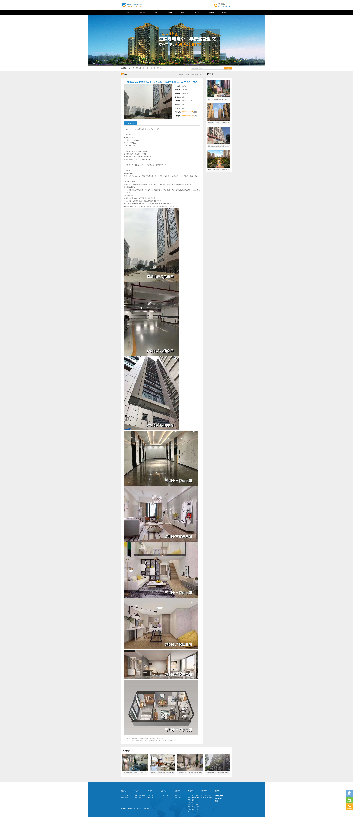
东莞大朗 (190, 802)
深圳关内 (197, 12)
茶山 (193, 804)
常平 (198, 807)
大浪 (122, 797)
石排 (197, 809)
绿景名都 (159, 68)
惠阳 (202, 795)
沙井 (136, 797)
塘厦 (198, 797)
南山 (200, 74)
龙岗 (149, 797)
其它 (189, 811)
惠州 (210, 797)
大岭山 (194, 797)
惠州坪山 (224, 12)
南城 (193, 809)
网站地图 (146, 808)
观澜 (126, 797)
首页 (128, 12)
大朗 (189, 797)
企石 (195, 802)
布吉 (149, 795)
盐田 (180, 797)
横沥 (189, 804)
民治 (126, 795)
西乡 (136, 795)
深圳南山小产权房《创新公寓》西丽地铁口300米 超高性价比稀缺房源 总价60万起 (152, 741)
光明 (162, 795)
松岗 (140, 797)
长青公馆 (152, 68)
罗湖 (176, 797)
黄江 (189, 807)
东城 (189, 809)
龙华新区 (142, 12)
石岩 (140, 795)
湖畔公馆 (145, 68)
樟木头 (194, 807)
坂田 (153, 795)
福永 (143, 795)
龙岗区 (169, 12)
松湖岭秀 (131, 68)
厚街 (197, 795)
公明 (166, 795)
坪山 (206, 797)
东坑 (193, 800)
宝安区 (155, 12)
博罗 (210, 795)
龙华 (122, 795)
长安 (189, 795)
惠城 (202, 797)
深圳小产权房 (188, 74)
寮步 (197, 804)
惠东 (206, 795)
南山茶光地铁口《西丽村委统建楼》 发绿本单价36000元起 (146, 738)
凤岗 (189, 800)
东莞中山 (211, 12)
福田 (180, 795)
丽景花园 (138, 68)
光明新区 (183, 12)
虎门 (193, 795)
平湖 (153, 797)
